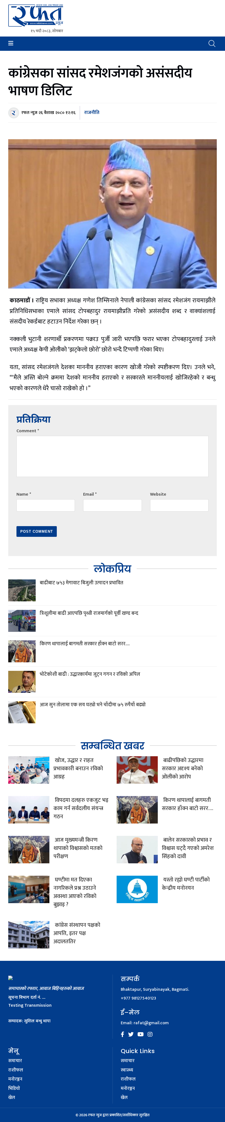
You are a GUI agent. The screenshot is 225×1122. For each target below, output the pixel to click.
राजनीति (91, 112)
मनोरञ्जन (15, 1079)
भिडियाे (14, 1088)
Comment (27, 431)
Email (90, 494)
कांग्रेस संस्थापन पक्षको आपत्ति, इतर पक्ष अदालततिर (77, 933)
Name (23, 494)
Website (158, 494)
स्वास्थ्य (127, 1070)
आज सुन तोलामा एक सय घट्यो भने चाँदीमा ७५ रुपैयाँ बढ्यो (93, 705)
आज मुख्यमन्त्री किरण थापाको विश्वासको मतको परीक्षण (78, 848)
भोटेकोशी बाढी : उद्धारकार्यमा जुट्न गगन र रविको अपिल (90, 674)
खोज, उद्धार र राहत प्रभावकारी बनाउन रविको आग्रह (78, 769)
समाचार (15, 1061)
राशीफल (15, 1070)
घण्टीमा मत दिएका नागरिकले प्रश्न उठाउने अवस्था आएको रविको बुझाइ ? (75, 892)
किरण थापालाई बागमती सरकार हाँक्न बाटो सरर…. (85, 644)
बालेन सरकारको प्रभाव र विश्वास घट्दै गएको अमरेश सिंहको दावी (188, 848)
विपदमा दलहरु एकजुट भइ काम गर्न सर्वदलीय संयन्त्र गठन (81, 808)
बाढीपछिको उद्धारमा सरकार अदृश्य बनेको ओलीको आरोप (182, 769)
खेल (11, 1097)
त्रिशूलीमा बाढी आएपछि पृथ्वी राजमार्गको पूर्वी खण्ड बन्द (89, 613)
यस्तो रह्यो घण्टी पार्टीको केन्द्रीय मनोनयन (186, 884)
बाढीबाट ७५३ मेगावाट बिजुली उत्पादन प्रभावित (81, 583)
